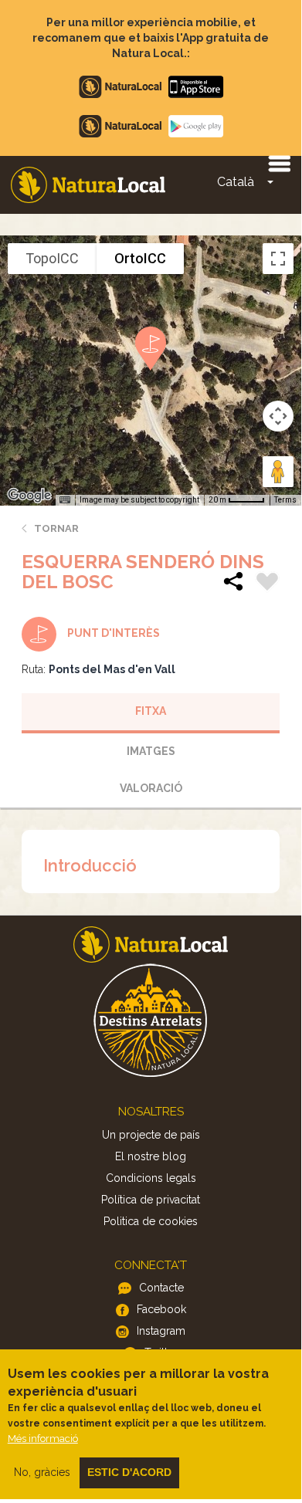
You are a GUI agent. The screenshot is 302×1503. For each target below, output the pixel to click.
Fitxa (150, 711)
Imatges (151, 751)
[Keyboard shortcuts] (64, 500)
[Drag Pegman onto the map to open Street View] (278, 471)
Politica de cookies (150, 1221)
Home (88, 185)
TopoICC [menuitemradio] (52, 258)
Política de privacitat (150, 1199)
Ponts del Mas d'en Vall (112, 669)
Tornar (56, 528)
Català (235, 181)
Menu (278, 162)
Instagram (161, 1331)
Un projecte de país (151, 1135)
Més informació (43, 1438)
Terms (285, 500)
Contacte (161, 1287)
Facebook (161, 1309)
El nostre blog (150, 1156)
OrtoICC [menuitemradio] (140, 258)
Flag (267, 583)
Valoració (151, 788)
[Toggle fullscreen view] (278, 258)
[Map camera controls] (278, 416)
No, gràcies (42, 1472)
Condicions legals (151, 1178)
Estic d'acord (129, 1472)
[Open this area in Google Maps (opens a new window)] (29, 496)
